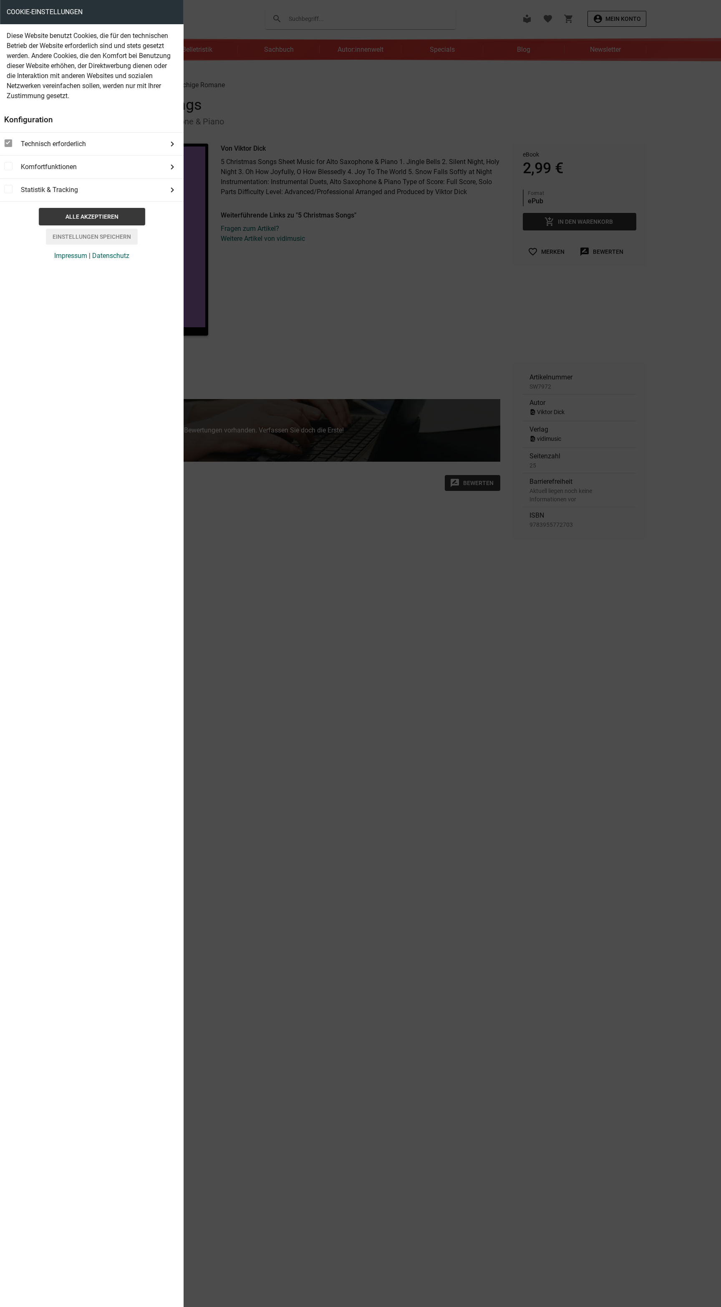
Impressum (70, 256)
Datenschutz (110, 256)
